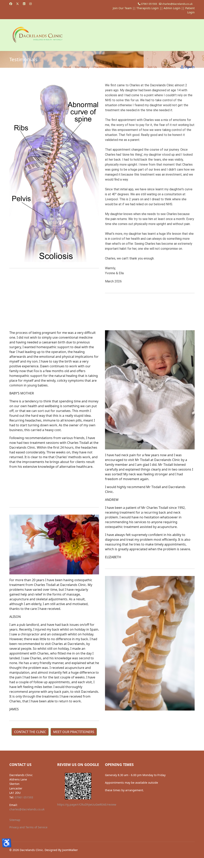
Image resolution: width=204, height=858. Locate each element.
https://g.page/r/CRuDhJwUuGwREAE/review (86, 804)
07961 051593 (149, 4)
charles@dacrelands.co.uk (177, 4)
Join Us (152, 67)
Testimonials (124, 67)
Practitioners (101, 67)
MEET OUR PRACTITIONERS (73, 732)
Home (67, 67)
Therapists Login (147, 8)
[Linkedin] (24, 4)
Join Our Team (122, 8)
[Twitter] (17, 4)
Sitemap (14, 820)
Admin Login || (174, 8)
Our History (82, 67)
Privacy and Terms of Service (28, 827)
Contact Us (169, 67)
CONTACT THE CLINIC (30, 732)
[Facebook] (10, 4)
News (139, 67)
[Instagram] (30, 4)
